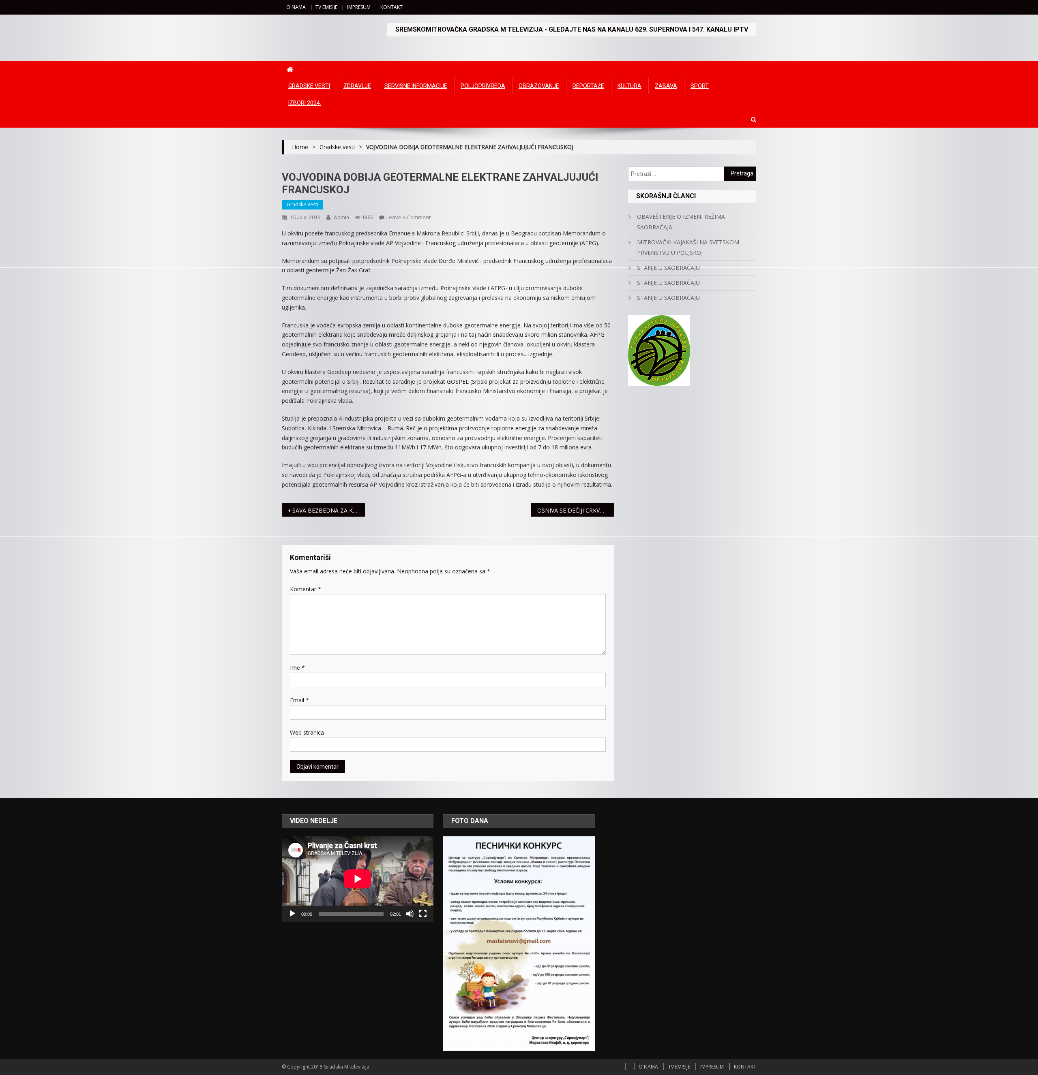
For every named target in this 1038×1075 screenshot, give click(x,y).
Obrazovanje (539, 86)
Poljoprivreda (483, 86)
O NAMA (296, 7)
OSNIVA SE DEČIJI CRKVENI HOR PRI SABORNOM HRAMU (575, 510)
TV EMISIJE (326, 7)
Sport (700, 86)
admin (341, 217)
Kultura (629, 86)
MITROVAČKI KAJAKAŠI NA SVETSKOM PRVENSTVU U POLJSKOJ (688, 247)
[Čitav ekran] (423, 914)
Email (299, 700)
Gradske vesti (309, 86)
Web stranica (307, 732)
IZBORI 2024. (304, 103)
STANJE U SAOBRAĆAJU (668, 267)
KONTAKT (391, 7)
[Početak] (292, 914)
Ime (297, 667)
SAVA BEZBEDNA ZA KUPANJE (328, 510)
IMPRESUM (359, 7)
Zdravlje (357, 86)
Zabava (666, 86)
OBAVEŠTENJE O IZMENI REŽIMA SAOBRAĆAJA (681, 222)
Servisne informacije (415, 86)
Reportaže (588, 86)
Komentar (305, 589)
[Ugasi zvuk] (410, 914)
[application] (357, 878)
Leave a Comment (408, 217)
